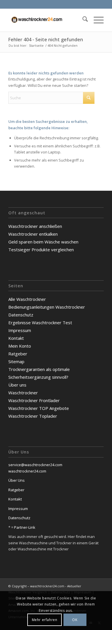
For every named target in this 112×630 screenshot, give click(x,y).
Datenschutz (20, 315)
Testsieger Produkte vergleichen (41, 249)
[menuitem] (82, 19)
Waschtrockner (23, 392)
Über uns (17, 385)
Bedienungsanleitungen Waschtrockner (46, 307)
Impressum (19, 330)
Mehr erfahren (44, 619)
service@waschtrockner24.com (35, 464)
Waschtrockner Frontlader (34, 400)
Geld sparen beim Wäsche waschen (43, 242)
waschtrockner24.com (27, 471)
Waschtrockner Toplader (32, 416)
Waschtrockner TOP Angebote (38, 408)
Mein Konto (19, 346)
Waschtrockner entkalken (33, 234)
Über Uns (16, 480)
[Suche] (82, 19)
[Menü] (96, 19)
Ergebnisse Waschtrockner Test (40, 322)
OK (74, 619)
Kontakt (16, 338)
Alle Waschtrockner (27, 299)
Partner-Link (24, 527)
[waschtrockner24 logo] (46, 19)
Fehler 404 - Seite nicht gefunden (45, 39)
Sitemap (16, 361)
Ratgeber (17, 354)
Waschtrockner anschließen (35, 226)
